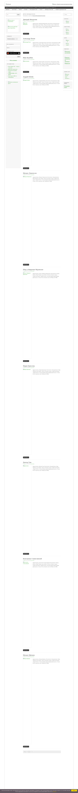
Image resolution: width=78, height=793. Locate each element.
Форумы (25, 7)
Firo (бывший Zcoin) (33, 9)
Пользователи (31, 7)
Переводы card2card (49, 9)
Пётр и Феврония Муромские (33, 269)
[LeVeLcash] (8, 3)
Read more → (26, 33)
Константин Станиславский (32, 559)
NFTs (36, 7)
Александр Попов (29, 39)
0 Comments (32, 40)
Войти (19, 56)
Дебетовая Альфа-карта (12, 69)
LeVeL (25, 40)
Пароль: (8, 47)
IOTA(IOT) (41, 9)
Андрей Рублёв (28, 77)
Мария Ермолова (29, 366)
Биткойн (25, 9)
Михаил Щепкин (29, 655)
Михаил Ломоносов (29, 173)
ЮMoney (20, 9)
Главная (7, 7)
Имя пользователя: (10, 44)
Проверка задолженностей (60, 9)
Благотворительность (13, 7)
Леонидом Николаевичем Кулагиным (38, 15)
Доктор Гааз (27, 462)
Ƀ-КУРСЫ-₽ (47, 7)
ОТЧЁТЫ (53, 7)
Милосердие (21, 7)
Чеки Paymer (14, 9)
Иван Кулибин (28, 58)
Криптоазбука (41, 7)
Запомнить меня (11, 51)
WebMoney (8, 9)
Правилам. (55, 791)
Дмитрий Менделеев (30, 19)
